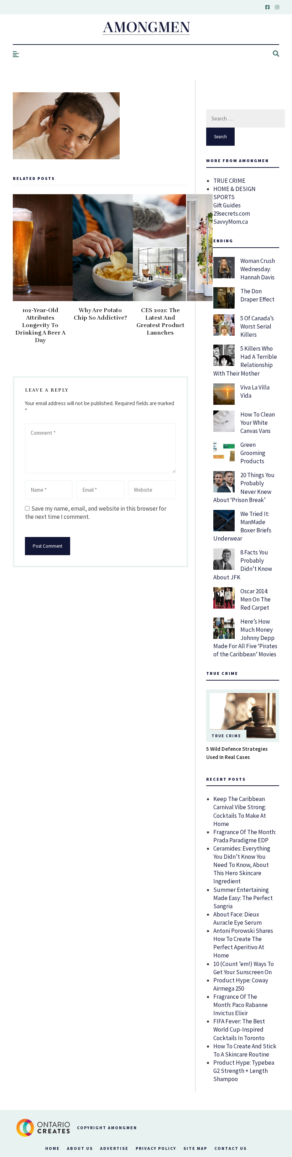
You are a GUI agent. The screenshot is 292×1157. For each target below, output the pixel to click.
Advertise (114, 1148)
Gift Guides (227, 205)
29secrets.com (231, 213)
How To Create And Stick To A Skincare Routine (244, 1050)
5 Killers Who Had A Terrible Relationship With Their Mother (245, 361)
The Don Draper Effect (257, 295)
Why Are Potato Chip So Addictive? (100, 314)
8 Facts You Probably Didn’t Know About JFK (242, 564)
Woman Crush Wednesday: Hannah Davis (257, 269)
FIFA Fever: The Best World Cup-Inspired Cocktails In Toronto (239, 1029)
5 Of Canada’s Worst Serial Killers (257, 326)
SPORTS (224, 197)
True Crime (226, 735)
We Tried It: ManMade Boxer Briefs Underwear (242, 526)
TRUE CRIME (229, 181)
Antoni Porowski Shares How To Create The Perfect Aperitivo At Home (243, 943)
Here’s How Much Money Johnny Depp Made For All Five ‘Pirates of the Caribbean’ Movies (245, 638)
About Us (80, 1148)
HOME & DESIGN (234, 189)
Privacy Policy (156, 1148)
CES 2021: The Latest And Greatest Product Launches (160, 321)
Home (52, 1148)
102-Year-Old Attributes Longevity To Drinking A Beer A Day (40, 325)
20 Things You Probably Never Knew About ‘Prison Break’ (244, 487)
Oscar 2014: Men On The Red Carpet (255, 599)
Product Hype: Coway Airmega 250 (240, 984)
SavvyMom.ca (230, 222)
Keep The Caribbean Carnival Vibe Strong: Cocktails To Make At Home (239, 811)
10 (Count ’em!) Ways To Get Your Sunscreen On (243, 968)
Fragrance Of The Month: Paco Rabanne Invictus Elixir (240, 1005)
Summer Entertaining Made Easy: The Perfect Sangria (243, 898)
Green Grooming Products (252, 453)
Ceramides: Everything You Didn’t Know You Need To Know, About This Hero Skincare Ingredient (241, 864)
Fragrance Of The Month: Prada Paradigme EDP (244, 836)
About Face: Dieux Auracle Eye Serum (237, 918)
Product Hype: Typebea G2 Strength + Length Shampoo (243, 1071)
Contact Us (230, 1148)
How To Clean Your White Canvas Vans (257, 422)
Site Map (195, 1148)
